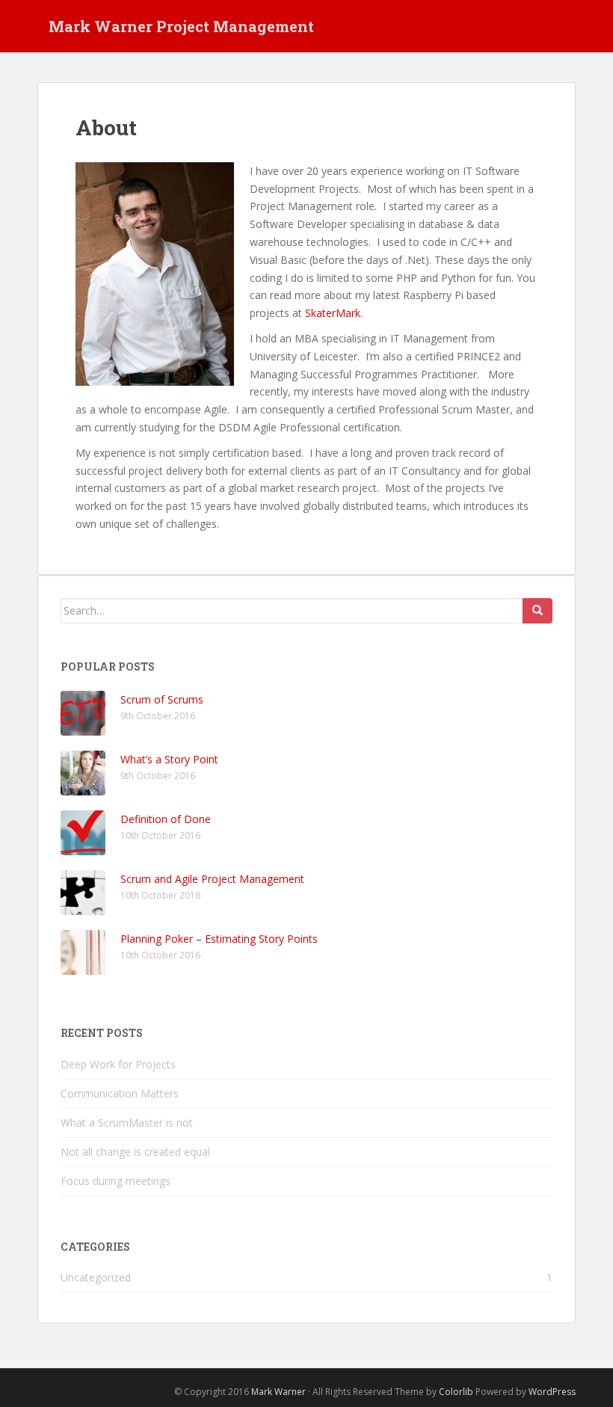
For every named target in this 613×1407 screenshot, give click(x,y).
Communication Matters (120, 1093)
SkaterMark (332, 313)
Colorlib (456, 1391)
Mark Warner (278, 1391)
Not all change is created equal (135, 1152)
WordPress (552, 1391)
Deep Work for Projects (118, 1064)
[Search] (537, 611)
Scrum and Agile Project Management (212, 879)
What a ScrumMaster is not (127, 1122)
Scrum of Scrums (161, 699)
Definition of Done (165, 819)
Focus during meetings (115, 1181)
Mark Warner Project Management (181, 26)
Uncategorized (96, 1277)
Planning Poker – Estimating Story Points (219, 939)
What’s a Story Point (169, 759)
